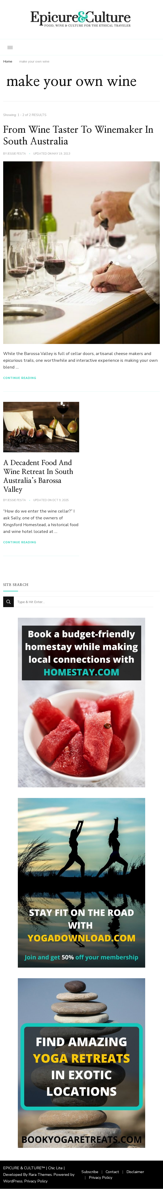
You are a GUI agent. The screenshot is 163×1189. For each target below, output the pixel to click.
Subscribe (90, 1171)
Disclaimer (135, 1171)
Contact (112, 1171)
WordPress (12, 1181)
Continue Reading (19, 378)
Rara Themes (40, 1174)
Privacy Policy (36, 1181)
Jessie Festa (16, 154)
